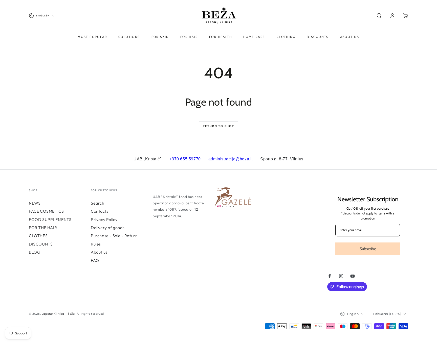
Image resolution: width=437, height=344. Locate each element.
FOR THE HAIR (43, 227)
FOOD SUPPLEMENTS (50, 219)
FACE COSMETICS (46, 211)
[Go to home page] (218, 15)
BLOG (34, 252)
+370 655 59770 (185, 159)
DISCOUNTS (41, 244)
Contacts (99, 211)
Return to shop (218, 126)
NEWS (34, 203)
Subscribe (368, 249)
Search (97, 203)
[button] (379, 15)
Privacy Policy (104, 219)
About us (99, 252)
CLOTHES (38, 235)
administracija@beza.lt (230, 159)
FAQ (95, 260)
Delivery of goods (107, 227)
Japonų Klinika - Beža (58, 313)
